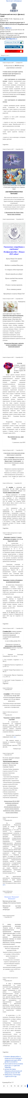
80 (18, 1086)
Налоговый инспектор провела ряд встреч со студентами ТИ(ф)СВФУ (14, 1065)
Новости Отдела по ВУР (8, 62)
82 (25, 1086)
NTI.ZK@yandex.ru (11, 39)
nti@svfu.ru (7, 28)
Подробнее (5, 144)
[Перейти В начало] (4, 1086)
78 (11, 1086)
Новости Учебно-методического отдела (12, 533)
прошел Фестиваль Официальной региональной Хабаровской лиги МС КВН (13, 1071)
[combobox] (9, 55)
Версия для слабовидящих (14, 1)
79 (14, 1086)
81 (21, 1086)
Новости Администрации (8, 219)
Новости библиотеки (8, 483)
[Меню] (5, 59)
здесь (15, 737)
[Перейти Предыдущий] (7, 1086)
